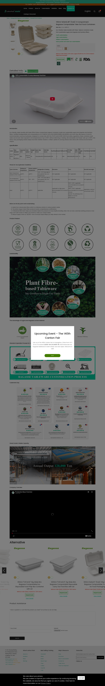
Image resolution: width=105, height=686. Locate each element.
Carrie (99, 668)
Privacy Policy (46, 683)
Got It (52, 355)
